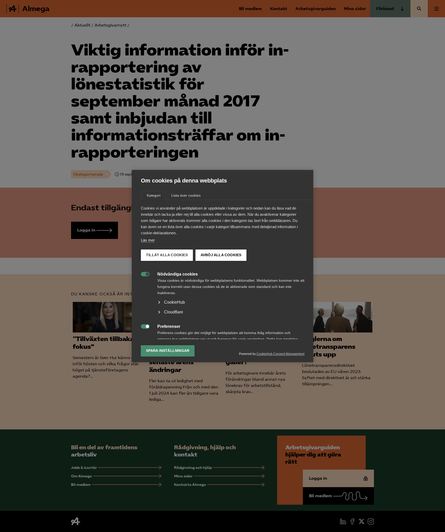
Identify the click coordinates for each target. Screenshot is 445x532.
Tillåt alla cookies (167, 255)
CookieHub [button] (174, 302)
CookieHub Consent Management (280, 354)
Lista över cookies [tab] (186, 195)
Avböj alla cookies (220, 255)
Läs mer (148, 240)
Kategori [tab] (153, 195)
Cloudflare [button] (173, 312)
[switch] (142, 273)
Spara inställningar (168, 351)
